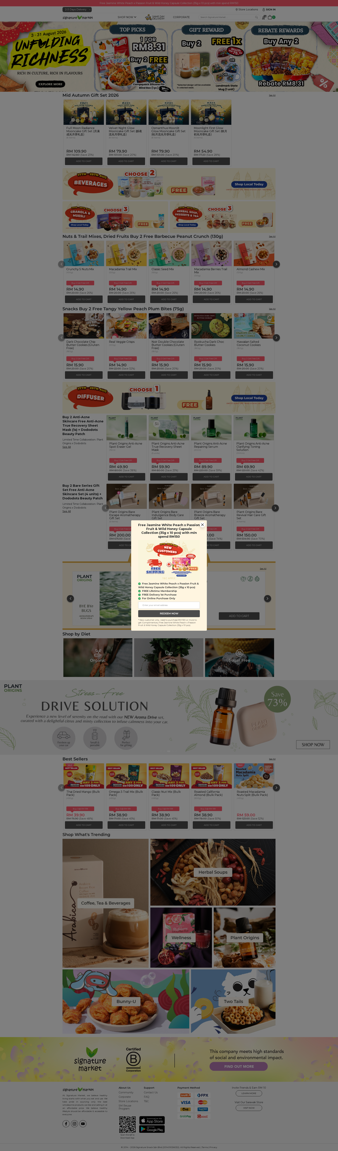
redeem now (169, 613)
